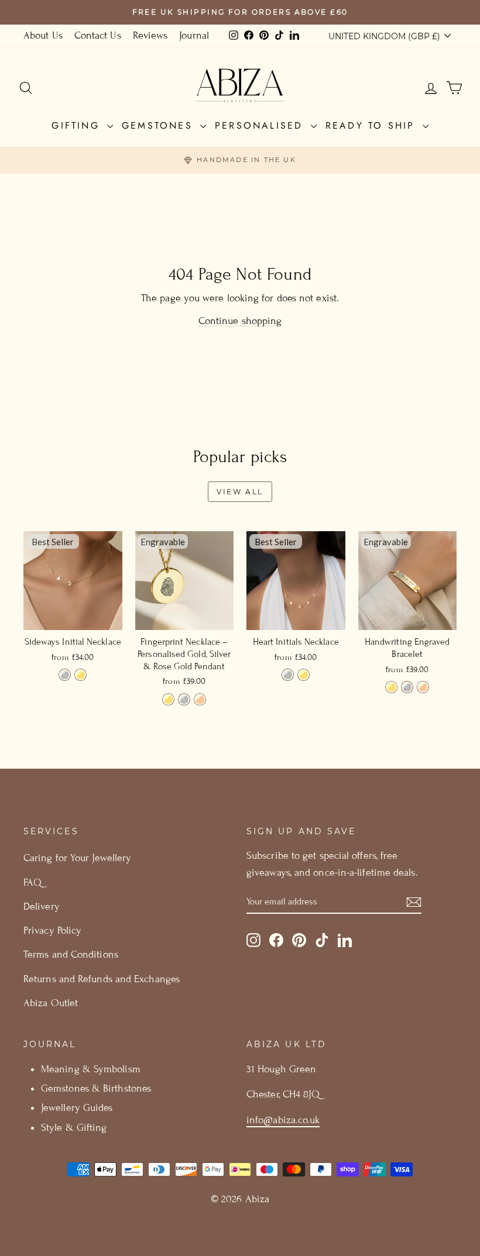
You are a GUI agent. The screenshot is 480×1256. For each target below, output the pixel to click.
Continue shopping (240, 321)
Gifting (78, 125)
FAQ (32, 882)
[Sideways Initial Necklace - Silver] (64, 674)
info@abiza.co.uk (283, 1120)
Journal (194, 35)
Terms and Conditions (70, 954)
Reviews (150, 35)
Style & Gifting (74, 1127)
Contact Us (97, 35)
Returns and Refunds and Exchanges (101, 979)
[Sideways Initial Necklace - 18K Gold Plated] (80, 674)
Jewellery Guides (76, 1108)
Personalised (261, 125)
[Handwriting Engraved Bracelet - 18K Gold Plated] (391, 687)
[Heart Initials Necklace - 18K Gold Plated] (303, 674)
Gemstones (159, 125)
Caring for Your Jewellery (77, 858)
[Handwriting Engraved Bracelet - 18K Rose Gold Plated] (422, 687)
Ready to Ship (372, 125)
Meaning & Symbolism (90, 1069)
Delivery (41, 906)
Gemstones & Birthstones (96, 1088)
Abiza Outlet (50, 1003)
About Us (43, 35)
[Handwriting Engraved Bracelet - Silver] (407, 687)
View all (240, 491)
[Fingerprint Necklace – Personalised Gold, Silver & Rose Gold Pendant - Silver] (184, 699)
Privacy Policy (52, 930)
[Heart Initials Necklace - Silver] (287, 674)
